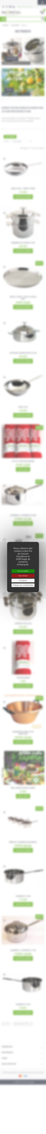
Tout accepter (22, 571)
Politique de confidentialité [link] (23, 585)
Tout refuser (23, 576)
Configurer (23, 580)
